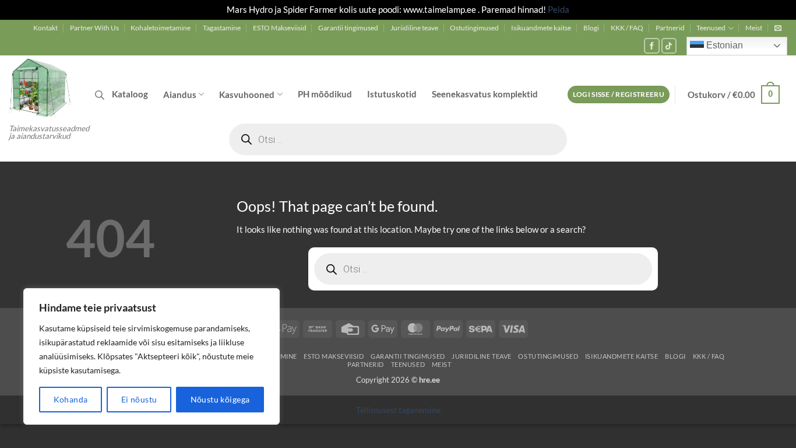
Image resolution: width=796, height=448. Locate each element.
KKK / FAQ (627, 27)
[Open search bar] (99, 95)
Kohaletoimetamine (161, 27)
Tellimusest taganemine (398, 410)
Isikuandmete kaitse (541, 27)
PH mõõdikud (325, 94)
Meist (753, 27)
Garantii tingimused (348, 27)
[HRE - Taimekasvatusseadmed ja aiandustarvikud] (43, 86)
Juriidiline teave (414, 27)
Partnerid (670, 27)
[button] (777, 28)
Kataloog (130, 94)
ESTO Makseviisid (280, 27)
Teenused (710, 27)
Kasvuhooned (246, 94)
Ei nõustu (139, 399)
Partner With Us (94, 27)
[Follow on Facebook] (652, 46)
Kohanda (71, 399)
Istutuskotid (392, 94)
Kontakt (45, 27)
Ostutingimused (474, 27)
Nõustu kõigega (220, 399)
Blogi (591, 27)
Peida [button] (558, 9)
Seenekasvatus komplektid (485, 94)
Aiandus (179, 94)
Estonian (723, 45)
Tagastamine (222, 27)
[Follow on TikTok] (669, 46)
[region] (151, 356)
